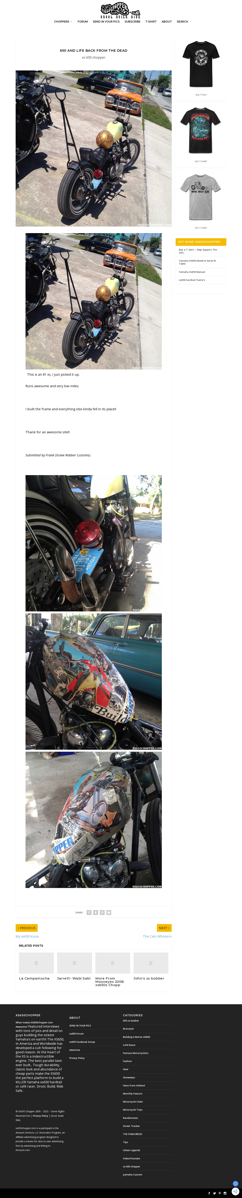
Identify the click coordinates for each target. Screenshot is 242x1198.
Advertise (74, 1049)
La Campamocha (34, 978)
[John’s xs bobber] (151, 963)
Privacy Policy (40, 1115)
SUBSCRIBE (132, 21)
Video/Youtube (131, 1158)
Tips (125, 1142)
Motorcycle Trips (132, 1109)
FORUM (83, 21)
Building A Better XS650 (136, 1036)
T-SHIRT (151, 21)
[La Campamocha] (36, 963)
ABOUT (167, 21)
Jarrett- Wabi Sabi (73, 978)
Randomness (130, 1117)
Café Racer (129, 1045)
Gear (125, 1069)
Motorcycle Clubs (133, 1101)
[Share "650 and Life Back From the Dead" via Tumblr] (95, 912)
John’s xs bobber (149, 978)
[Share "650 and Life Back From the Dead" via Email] (109, 912)
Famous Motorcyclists (135, 1053)
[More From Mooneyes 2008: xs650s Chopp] (112, 963)
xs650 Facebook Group (82, 1041)
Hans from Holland (134, 1085)
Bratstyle (128, 1028)
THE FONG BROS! (132, 1134)
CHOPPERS (61, 21)
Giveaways (129, 1077)
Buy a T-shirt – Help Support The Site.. (198, 251)
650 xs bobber (131, 1020)
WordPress (69, 1193)
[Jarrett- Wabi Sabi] (74, 963)
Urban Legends (131, 1150)
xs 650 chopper (94, 57)
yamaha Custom (132, 1174)
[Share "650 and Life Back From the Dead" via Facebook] (89, 912)
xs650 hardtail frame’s (192, 280)
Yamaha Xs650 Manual (192, 271)
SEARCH (182, 21)
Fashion (127, 1061)
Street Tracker (131, 1126)
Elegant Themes (38, 1193)
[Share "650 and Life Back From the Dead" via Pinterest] (102, 912)
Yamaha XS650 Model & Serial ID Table (197, 262)
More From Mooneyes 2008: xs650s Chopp (109, 981)
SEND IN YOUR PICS (106, 21)
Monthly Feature (132, 1093)
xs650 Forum (76, 1033)
